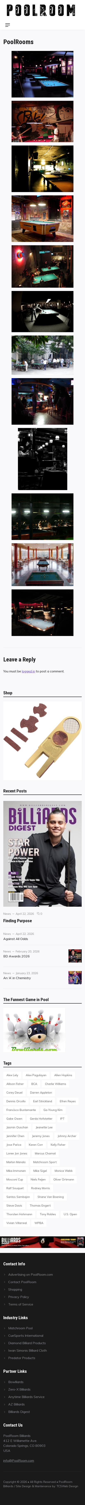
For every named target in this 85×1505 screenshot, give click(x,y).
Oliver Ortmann (63, 1179)
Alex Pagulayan (36, 1075)
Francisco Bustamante (21, 1110)
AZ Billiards (16, 1404)
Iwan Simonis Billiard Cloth (27, 1350)
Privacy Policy (18, 1297)
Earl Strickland (42, 1101)
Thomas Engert (40, 1205)
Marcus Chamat (45, 1153)
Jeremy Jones (41, 1136)
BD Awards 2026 (16, 956)
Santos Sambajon (18, 1196)
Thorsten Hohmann (19, 1214)
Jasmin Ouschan (17, 1127)
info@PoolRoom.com (18, 1460)
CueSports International (25, 1335)
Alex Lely (12, 1075)
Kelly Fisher (58, 1144)
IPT (62, 1118)
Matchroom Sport (45, 1162)
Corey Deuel (14, 1092)
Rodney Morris (40, 1188)
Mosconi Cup (14, 1179)
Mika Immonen (16, 1170)
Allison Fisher (15, 1083)
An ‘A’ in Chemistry (17, 978)
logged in (28, 671)
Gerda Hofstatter (41, 1118)
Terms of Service (20, 1304)
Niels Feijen (38, 1179)
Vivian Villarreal (16, 1223)
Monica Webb (64, 1170)
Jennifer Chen (15, 1136)
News (7, 913)
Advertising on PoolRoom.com (30, 1274)
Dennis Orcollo (16, 1101)
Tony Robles (48, 1214)
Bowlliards (16, 1382)
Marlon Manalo (16, 1162)
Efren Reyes (68, 1101)
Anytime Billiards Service (26, 1397)
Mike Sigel (40, 1170)
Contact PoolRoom (22, 1282)
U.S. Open (70, 1214)
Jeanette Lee (44, 1127)
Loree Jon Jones (16, 1153)
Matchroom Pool (20, 1328)
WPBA (38, 1223)
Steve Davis (14, 1205)
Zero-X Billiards (19, 1389)
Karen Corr (36, 1144)
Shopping (15, 1289)
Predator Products (21, 1358)
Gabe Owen (14, 1118)
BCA (34, 1083)
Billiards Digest (19, 1412)
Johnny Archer (67, 1136)
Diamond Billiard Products (27, 1343)
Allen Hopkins (63, 1075)
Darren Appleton (41, 1092)
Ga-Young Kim (53, 1110)
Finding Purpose (17, 920)
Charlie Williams (55, 1083)
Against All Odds (15, 939)
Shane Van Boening (51, 1196)
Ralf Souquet (15, 1188)
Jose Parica (13, 1144)
